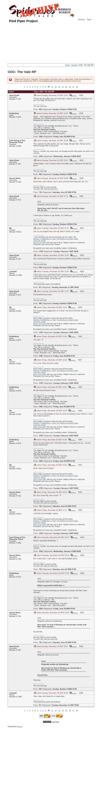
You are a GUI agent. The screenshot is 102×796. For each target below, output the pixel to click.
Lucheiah (13, 271)
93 (40, 287)
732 (40, 192)
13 (59, 87)
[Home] (42, 10)
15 (66, 87)
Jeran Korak (14, 95)
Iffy (10, 228)
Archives (81, 19)
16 (70, 87)
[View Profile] (73, 95)
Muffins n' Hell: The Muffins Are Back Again (61, 239)
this (55, 189)
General (74, 65)
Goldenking (14, 113)
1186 (40, 137)
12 (56, 87)
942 (40, 109)
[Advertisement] (55, 41)
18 (77, 87)
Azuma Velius (14, 178)
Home (67, 65)
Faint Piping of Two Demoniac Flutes (17, 141)
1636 (41, 156)
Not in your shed (39, 243)
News (89, 19)
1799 (41, 251)
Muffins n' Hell (38, 239)
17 (73, 87)
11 (52, 87)
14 (63, 87)
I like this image (39, 241)
